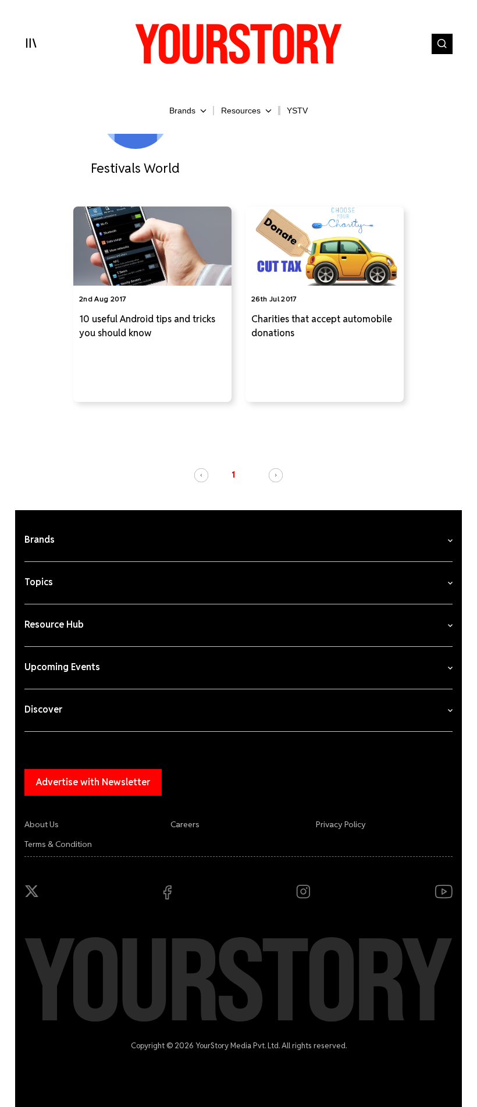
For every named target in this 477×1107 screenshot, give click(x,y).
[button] (201, 475)
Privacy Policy (341, 824)
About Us (41, 824)
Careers (185, 824)
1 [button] (233, 474)
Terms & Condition (58, 844)
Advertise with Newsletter (93, 782)
